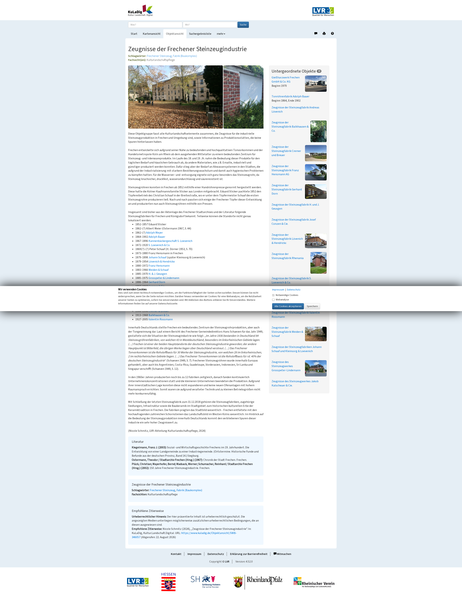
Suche (243, 25)
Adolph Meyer (154, 233)
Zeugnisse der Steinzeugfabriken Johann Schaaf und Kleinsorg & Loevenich (297, 349)
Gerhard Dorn (157, 282)
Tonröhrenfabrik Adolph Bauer (290, 96)
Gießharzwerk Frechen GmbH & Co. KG (286, 80)
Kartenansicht (152, 34)
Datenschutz (216, 554)
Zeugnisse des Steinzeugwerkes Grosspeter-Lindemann (286, 366)
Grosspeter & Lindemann (164, 278)
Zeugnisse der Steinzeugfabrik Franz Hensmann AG (285, 170)
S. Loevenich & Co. (159, 245)
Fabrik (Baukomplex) (185, 56)
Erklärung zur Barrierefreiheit (248, 554)
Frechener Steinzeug (159, 56)
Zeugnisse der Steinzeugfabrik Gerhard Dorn (287, 189)
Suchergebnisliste (200, 34)
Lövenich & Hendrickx (162, 262)
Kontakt (176, 554)
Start (134, 34)
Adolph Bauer (157, 237)
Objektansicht (175, 34)
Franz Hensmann (159, 266)
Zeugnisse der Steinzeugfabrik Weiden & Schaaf (287, 332)
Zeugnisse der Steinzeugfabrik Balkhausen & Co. (290, 126)
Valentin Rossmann (161, 319)
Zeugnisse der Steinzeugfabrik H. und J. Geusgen (295, 207)
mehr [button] (220, 34)
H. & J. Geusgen (158, 274)
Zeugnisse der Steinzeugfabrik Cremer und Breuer (286, 151)
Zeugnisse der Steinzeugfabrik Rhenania (288, 256)
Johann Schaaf (157, 257)
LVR (227, 562)
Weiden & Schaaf (159, 270)
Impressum (194, 554)
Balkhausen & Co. (159, 315)
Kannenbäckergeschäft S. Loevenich (170, 241)
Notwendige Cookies (287, 295)
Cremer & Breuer (159, 311)
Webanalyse (282, 299)
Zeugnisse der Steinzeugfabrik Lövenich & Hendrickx (287, 239)
